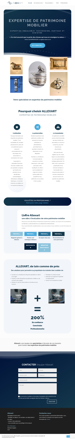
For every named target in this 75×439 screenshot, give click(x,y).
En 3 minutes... (37, 45)
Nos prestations (49, 3)
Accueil (30, 3)
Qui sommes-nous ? (38, 3)
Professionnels (64, 3)
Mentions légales (11, 428)
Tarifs (57, 3)
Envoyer (52, 402)
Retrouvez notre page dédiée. (37, 203)
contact (48, 419)
